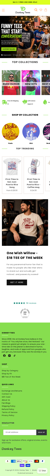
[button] (3, 10)
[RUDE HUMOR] (11, 94)
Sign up (41, 432)
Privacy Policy (8, 415)
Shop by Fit (7, 373)
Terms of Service (9, 412)
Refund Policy (8, 409)
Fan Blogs (6, 403)
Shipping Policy (8, 406)
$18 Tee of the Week (11, 377)
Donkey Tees (24, 470)
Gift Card (6, 397)
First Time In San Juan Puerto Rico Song (11, 183)
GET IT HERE (16, 282)
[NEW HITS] (31, 94)
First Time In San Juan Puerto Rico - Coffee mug (33, 183)
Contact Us (7, 394)
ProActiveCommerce (25, 473)
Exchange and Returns (12, 391)
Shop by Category (10, 370)
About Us (6, 400)
